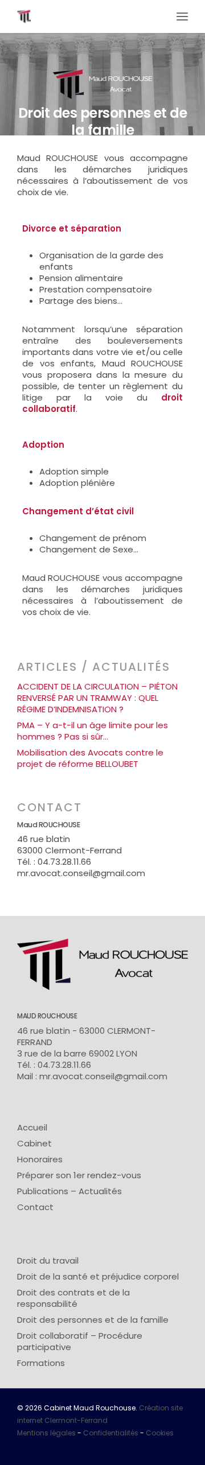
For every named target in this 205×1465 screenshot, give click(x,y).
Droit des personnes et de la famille (93, 1320)
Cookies (160, 1433)
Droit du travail (48, 1260)
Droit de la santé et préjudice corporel (98, 1276)
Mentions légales (46, 1433)
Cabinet (34, 1143)
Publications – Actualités (69, 1191)
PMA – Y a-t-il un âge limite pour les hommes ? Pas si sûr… (92, 731)
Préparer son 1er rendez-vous (79, 1175)
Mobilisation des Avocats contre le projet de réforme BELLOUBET (90, 758)
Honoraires (40, 1159)
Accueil (32, 1127)
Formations (41, 1363)
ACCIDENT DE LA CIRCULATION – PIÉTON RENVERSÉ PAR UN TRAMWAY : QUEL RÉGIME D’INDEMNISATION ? (97, 698)
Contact (35, 1207)
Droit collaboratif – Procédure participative (79, 1341)
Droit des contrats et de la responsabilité (73, 1298)
